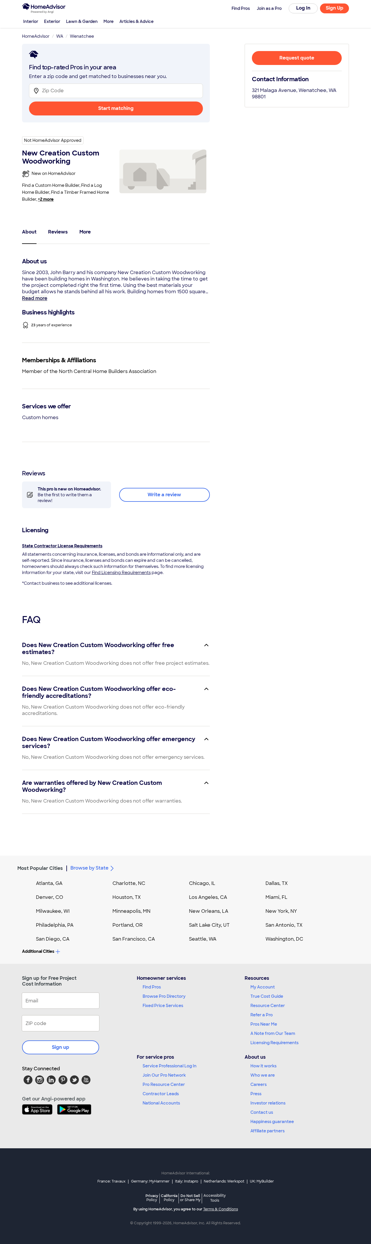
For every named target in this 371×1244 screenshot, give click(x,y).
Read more (34, 298)
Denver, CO (49, 897)
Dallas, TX (276, 883)
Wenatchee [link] (82, 36)
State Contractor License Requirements (62, 545)
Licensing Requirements (274, 1042)
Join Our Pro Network (164, 1075)
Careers (258, 1084)
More (108, 21)
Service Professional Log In (170, 1066)
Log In (303, 8)
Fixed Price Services (163, 1005)
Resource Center (267, 1005)
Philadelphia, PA (55, 925)
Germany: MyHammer (150, 1181)
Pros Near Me (263, 1024)
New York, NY (281, 911)
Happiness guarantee (272, 1121)
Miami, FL (276, 897)
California (169, 1198)
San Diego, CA (53, 939)
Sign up (60, 1047)
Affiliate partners (267, 1130)
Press (255, 1093)
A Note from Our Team (272, 1033)
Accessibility (214, 1198)
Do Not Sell (190, 1198)
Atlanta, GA (49, 883)
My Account (262, 987)
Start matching (116, 108)
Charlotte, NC (128, 883)
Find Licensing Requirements (121, 572)
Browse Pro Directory (164, 996)
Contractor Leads (161, 1093)
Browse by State (89, 868)
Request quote (296, 58)
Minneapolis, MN (131, 911)
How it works (263, 1066)
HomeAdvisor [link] (36, 36)
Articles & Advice (136, 21)
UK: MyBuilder (262, 1181)
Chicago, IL (202, 883)
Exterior (52, 21)
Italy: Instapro (186, 1181)
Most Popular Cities (40, 868)
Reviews (58, 232)
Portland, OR (127, 925)
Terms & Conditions (220, 1209)
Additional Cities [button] (38, 951)
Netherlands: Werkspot (224, 1181)
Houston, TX (126, 897)
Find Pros (152, 987)
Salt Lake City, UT (209, 925)
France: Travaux (111, 1181)
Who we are (262, 1075)
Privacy (152, 1198)
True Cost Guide (266, 996)
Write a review (164, 495)
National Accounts (161, 1103)
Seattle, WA (203, 939)
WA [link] (59, 36)
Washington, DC (284, 939)
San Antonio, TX (284, 925)
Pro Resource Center (164, 1084)
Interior (30, 21)
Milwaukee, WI (53, 911)
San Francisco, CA (133, 939)
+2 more (46, 199)
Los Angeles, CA (208, 897)
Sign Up (334, 8)
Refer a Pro (261, 1014)
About (29, 232)
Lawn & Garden (82, 21)
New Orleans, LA (208, 911)
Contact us (261, 1112)
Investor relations (267, 1103)
